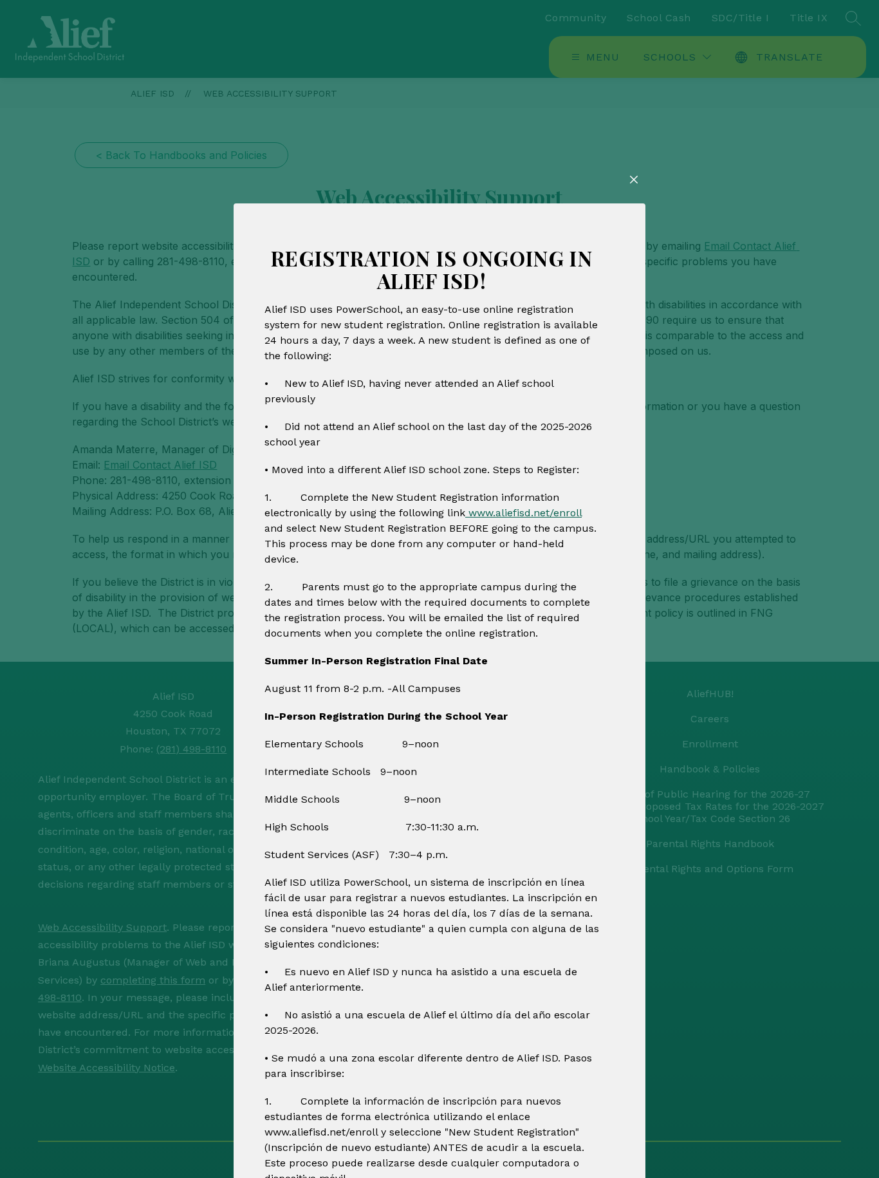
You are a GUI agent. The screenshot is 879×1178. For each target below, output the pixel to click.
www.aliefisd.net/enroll (523, 513)
